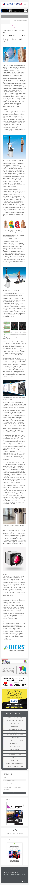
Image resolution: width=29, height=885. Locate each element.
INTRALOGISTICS (14, 743)
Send (14, 793)
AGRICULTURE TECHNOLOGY (15, 720)
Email (4, 777)
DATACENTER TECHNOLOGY (15, 735)
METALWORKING (14, 749)
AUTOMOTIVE (15, 726)
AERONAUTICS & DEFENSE (15, 718)
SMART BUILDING (15, 760)
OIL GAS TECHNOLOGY (15, 752)
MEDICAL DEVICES (15, 746)
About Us (6, 872)
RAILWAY (14, 758)
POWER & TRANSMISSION (15, 755)
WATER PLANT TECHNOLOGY (15, 766)
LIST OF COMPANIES (8, 876)
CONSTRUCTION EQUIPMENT (15, 732)
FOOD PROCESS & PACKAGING (15, 740)
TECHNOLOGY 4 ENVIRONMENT (14, 763)
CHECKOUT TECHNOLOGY (15, 729)
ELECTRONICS (15, 738)
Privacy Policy (14, 872)
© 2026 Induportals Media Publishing (14, 874)
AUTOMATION (15, 723)
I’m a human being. (10, 784)
